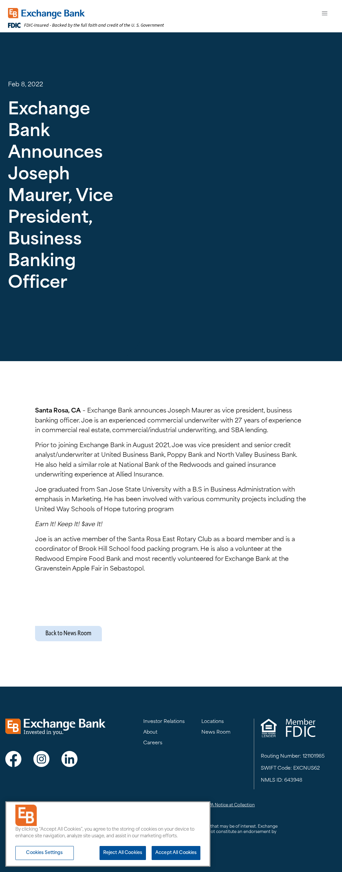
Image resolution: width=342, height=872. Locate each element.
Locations (212, 721)
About (150, 732)
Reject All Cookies (122, 853)
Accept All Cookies (176, 853)
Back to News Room (68, 633)
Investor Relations (164, 721)
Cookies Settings (44, 853)
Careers (152, 743)
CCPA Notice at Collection (228, 805)
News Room (215, 732)
